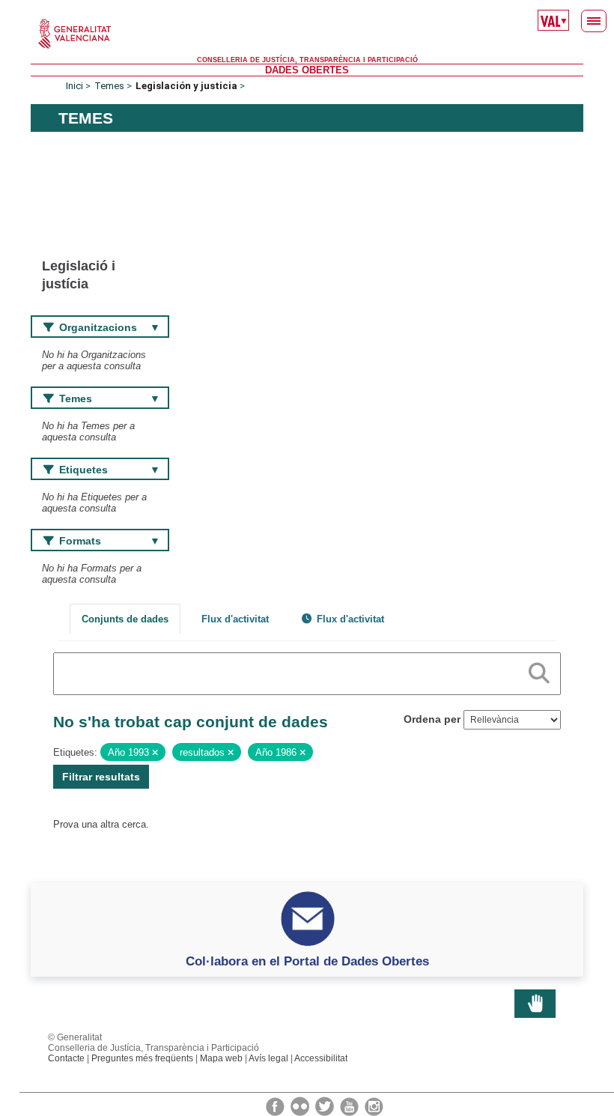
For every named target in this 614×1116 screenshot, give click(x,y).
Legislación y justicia (186, 85)
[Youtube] (350, 1105)
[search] (539, 670)
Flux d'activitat (235, 619)
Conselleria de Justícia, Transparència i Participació (307, 60)
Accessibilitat (320, 1058)
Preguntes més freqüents (142, 1058)
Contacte (66, 1058)
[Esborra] (155, 752)
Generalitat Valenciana (307, 34)
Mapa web (221, 1058)
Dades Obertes (307, 70)
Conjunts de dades (125, 619)
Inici (74, 85)
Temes (109, 85)
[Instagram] (374, 1105)
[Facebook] (276, 1105)
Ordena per (432, 719)
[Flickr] (301, 1105)
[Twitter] (325, 1105)
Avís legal (268, 1058)
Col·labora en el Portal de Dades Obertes (307, 960)
